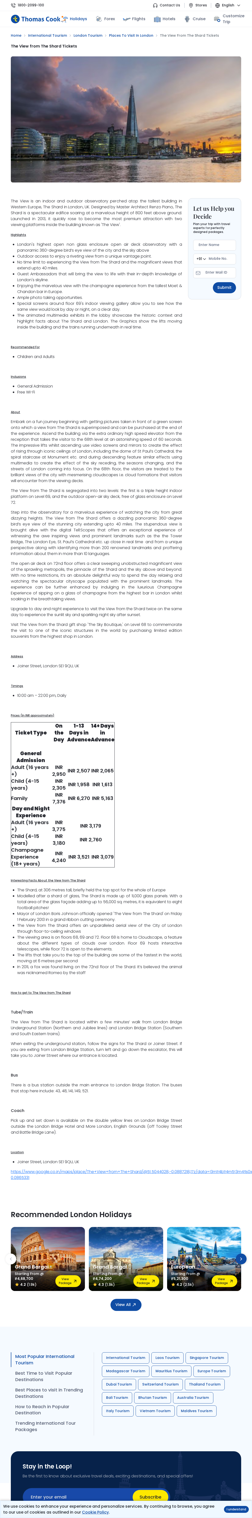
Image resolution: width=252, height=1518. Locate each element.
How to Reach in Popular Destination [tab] (42, 1410)
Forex (109, 19)
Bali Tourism (117, 1397)
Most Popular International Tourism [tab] (44, 1359)
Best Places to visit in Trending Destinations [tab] (49, 1393)
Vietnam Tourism (155, 1410)
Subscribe (150, 1497)
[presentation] (10, 1259)
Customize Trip (233, 19)
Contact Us (170, 5)
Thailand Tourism (204, 1384)
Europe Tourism (212, 1371)
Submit (224, 287)
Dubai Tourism (119, 1384)
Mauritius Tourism (172, 1371)
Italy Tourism (117, 1410)
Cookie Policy (95, 1512)
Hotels (169, 19)
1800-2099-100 (31, 5)
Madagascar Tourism (125, 1371)
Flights (138, 19)
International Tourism (125, 1357)
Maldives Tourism (196, 1410)
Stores (201, 5)
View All (122, 1304)
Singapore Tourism (207, 1357)
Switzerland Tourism (160, 1384)
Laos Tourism (167, 1357)
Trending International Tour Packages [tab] (45, 1426)
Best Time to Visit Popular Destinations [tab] (43, 1376)
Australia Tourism (193, 1397)
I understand (236, 1509)
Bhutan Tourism (152, 1397)
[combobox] (201, 259)
